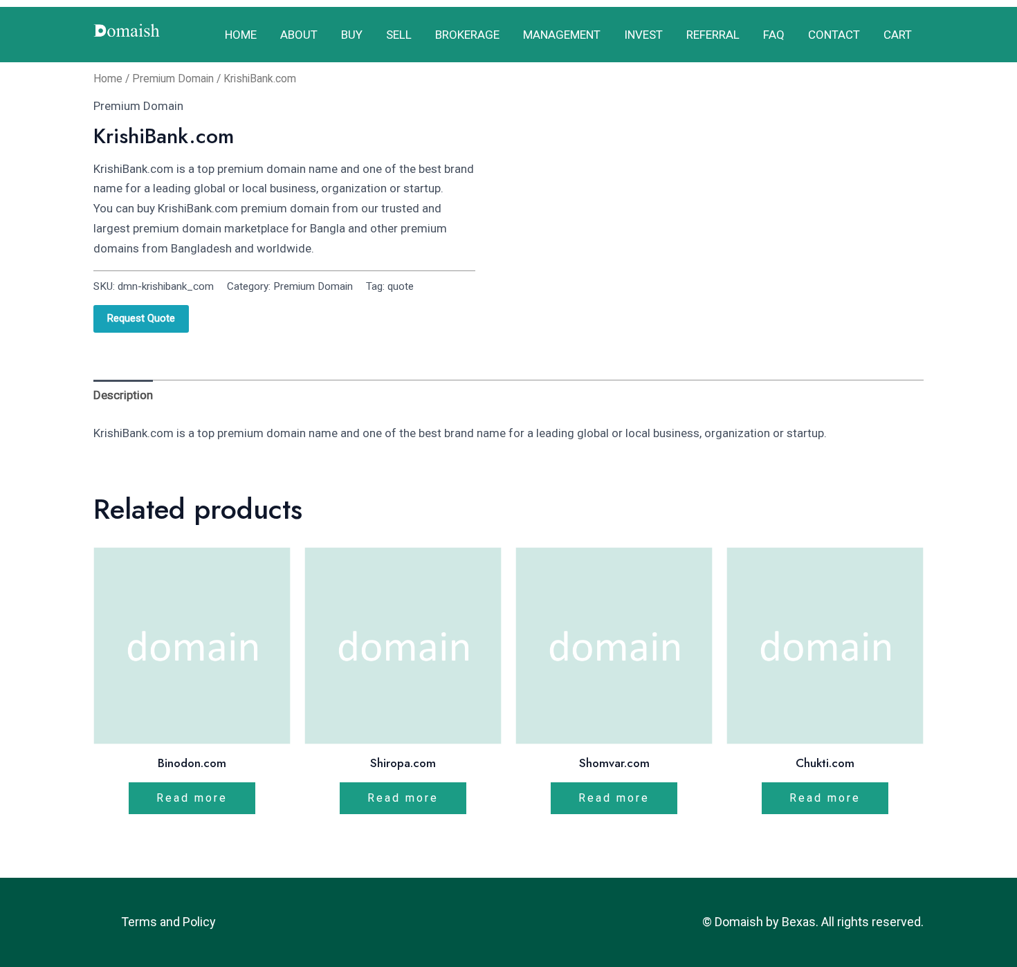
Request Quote (141, 318)
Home (241, 35)
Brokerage (467, 35)
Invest (643, 35)
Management (562, 35)
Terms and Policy (168, 921)
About (299, 35)
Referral (713, 35)
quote (400, 286)
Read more (192, 797)
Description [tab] (123, 395)
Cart (897, 35)
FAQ (774, 35)
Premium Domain (173, 78)
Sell (399, 35)
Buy (352, 35)
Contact (834, 35)
